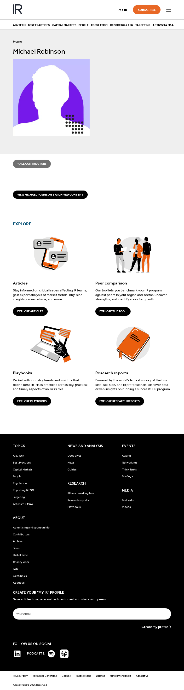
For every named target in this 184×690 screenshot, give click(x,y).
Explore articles (30, 311)
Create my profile (155, 627)
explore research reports (119, 401)
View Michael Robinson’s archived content (50, 194)
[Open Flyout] (168, 9)
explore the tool (112, 311)
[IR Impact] (18, 9)
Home (17, 42)
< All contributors (31, 163)
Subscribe (147, 10)
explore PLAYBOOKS (32, 401)
